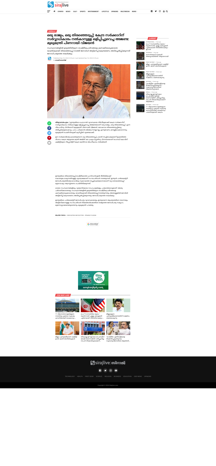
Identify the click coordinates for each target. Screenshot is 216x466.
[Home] (54, 11)
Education (127, 376)
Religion (108, 376)
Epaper (60, 11)
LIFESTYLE (105, 11)
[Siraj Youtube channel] (116, 370)
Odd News (138, 376)
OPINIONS (114, 11)
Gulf (75, 11)
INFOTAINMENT (93, 11)
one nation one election (76, 215)
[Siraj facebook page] (100, 370)
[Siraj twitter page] (105, 370)
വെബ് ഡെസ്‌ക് (60, 60)
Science (99, 376)
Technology (70, 376)
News (68, 11)
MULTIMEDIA (125, 11)
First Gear (89, 376)
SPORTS (82, 11)
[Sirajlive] (108, 365)
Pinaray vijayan (90, 215)
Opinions (147, 376)
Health (80, 376)
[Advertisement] (132, 4)
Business (117, 376)
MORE (134, 11)
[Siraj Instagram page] (111, 370)
